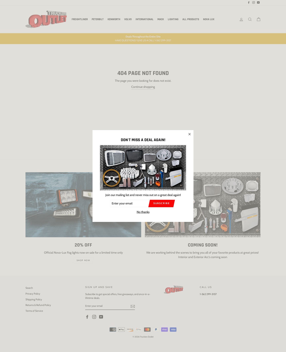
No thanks (143, 212)
